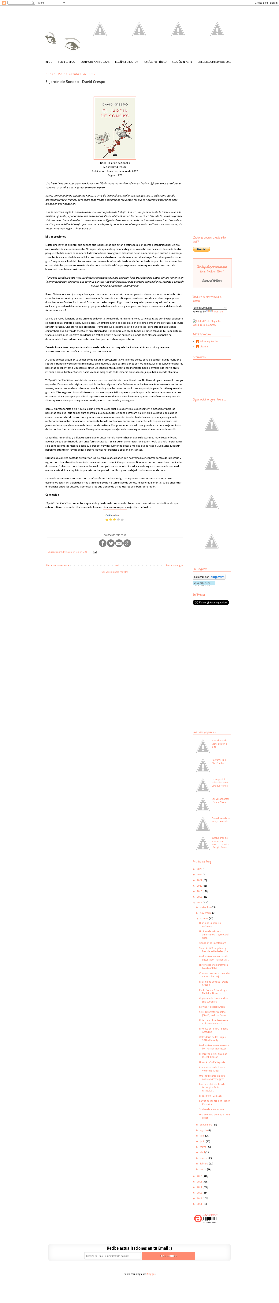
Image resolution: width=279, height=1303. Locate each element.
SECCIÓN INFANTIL (182, 62)
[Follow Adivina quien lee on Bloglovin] (209, 579)
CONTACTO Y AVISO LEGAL (95, 62)
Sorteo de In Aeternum (211, 1109)
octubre (204, 918)
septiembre (206, 1124)
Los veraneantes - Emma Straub (220, 801)
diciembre (205, 907)
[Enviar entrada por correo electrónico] (94, 552)
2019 (200, 891)
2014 (200, 1187)
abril (202, 1152)
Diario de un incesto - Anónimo (210, 925)
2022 (200, 874)
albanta (204, 346)
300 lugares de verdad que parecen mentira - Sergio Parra (220, 843)
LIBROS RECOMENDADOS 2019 (214, 62)
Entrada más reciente (57, 565)
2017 (200, 902)
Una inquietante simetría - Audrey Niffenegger (213, 1078)
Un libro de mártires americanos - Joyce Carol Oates (214, 934)
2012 (200, 1198)
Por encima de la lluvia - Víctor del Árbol (212, 1069)
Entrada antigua (174, 565)
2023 (200, 869)
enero (203, 1169)
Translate (219, 311)
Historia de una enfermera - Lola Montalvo (214, 967)
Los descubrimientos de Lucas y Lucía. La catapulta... (212, 1087)
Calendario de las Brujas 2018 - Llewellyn (212, 1039)
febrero (204, 1163)
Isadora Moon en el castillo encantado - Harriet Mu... (214, 958)
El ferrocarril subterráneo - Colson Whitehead (213, 1022)
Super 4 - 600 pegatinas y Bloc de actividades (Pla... (214, 950)
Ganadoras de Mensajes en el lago (220, 744)
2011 (200, 1204)
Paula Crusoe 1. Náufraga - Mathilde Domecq (213, 992)
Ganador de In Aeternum (212, 943)
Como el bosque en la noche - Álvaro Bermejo (214, 975)
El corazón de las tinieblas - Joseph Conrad (213, 1056)
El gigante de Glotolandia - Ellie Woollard (213, 1000)
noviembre (206, 913)
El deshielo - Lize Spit (210, 1096)
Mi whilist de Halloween (212, 1007)
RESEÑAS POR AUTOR (126, 62)
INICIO (49, 62)
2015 (200, 1181)
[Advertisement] (216, 636)
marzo (204, 1158)
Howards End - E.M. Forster (219, 762)
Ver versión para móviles (115, 572)
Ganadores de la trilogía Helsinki (221, 820)
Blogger (151, 1274)
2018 (200, 897)
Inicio (118, 565)
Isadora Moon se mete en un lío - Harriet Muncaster (214, 1047)
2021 (200, 880)
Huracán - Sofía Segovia (212, 1062)
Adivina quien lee (209, 341)
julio (202, 1135)
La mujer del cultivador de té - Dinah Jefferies (221, 783)
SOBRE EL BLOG (66, 62)
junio (203, 1141)
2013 (200, 1192)
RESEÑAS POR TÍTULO (155, 62)
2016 (200, 1176)
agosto (204, 1130)
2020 (200, 886)
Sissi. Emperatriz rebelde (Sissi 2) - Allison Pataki (212, 1014)
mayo (203, 1147)
